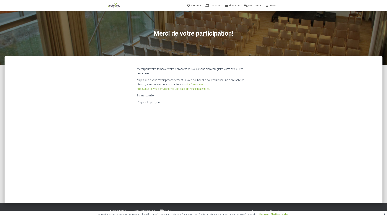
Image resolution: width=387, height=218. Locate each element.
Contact (273, 6)
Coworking (215, 6)
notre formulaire (193, 84)
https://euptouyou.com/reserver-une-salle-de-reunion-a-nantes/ (173, 88)
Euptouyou (253, 6)
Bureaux (195, 6)
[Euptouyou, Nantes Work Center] (114, 5)
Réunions (233, 6)
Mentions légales (279, 214)
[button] (200, 6)
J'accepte (263, 214)
